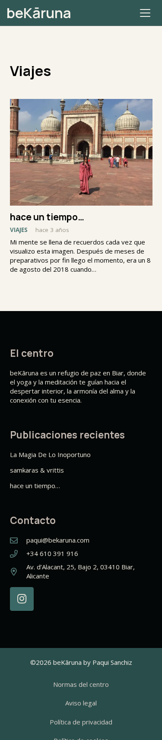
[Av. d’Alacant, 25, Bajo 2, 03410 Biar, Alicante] (18, 571)
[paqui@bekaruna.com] (18, 540)
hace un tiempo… (47, 217)
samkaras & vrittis (37, 470)
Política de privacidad (81, 722)
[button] (145, 13)
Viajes (19, 230)
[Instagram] (22, 599)
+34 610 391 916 (52, 553)
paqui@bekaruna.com (57, 540)
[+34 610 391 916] (18, 554)
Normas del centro (81, 684)
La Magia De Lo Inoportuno (50, 454)
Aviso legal (81, 703)
